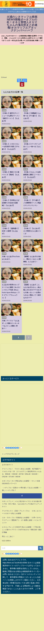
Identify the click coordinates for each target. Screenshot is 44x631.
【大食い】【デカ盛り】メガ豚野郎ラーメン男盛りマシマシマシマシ (32, 202)
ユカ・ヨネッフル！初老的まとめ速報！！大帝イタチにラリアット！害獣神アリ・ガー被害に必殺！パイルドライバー (22, 520)
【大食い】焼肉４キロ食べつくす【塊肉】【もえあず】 (10, 174)
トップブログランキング (10, 454)
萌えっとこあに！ (8, 536)
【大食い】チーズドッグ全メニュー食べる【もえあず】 (32, 146)
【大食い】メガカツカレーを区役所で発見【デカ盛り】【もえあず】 (10, 146)
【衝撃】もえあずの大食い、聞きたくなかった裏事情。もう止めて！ (32, 259)
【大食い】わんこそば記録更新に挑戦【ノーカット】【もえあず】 (32, 174)
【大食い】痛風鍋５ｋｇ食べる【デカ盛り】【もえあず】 (32, 115)
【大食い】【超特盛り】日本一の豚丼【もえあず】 (10, 231)
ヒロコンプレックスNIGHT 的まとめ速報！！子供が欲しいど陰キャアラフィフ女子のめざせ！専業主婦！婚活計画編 (22, 529)
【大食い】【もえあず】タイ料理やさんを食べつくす (32, 231)
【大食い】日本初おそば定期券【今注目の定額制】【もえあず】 (10, 202)
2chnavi (4, 77)
